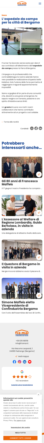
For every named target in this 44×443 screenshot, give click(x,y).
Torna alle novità (11, 122)
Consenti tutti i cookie (20, 438)
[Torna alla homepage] (22, 3)
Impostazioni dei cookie (20, 427)
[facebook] (14, 361)
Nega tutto (20, 433)
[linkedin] (24, 361)
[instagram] (19, 361)
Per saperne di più (20, 420)
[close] (38, 394)
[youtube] (29, 361)
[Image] (23, 41)
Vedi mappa (23, 356)
